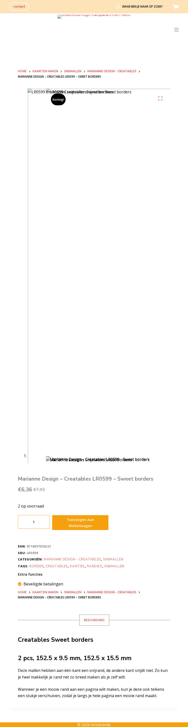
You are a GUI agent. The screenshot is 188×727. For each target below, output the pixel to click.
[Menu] (176, 29)
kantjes (77, 566)
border (36, 566)
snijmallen (114, 566)
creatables (57, 566)
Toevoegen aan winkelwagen (80, 522)
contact (19, 6)
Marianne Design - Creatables (72, 559)
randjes (94, 566)
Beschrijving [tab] (94, 620)
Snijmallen (113, 559)
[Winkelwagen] (175, 6)
